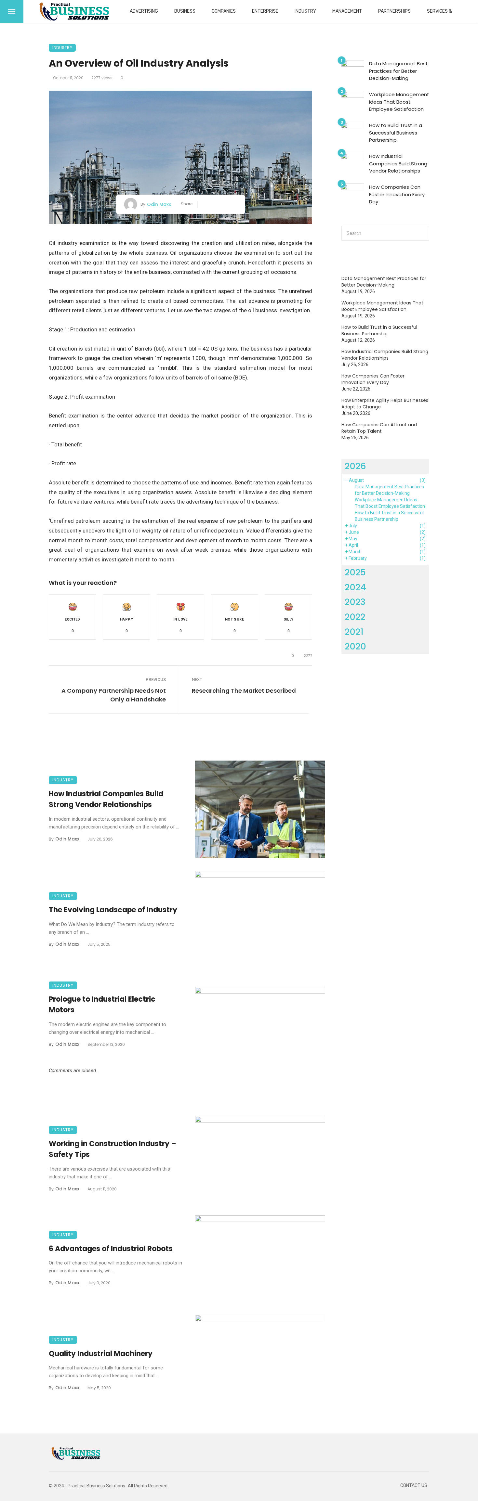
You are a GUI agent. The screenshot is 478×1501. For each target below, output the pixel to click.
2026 (355, 466)
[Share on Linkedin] (234, 204)
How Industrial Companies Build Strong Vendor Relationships (106, 799)
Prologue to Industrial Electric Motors (102, 1004)
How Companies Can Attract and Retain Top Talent (379, 427)
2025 (355, 572)
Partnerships (394, 11)
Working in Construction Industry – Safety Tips (112, 1149)
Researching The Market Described (244, 690)
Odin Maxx (159, 204)
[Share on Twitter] (214, 204)
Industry (305, 11)
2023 (355, 602)
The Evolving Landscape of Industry (113, 910)
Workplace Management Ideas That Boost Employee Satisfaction (399, 101)
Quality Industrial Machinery (101, 1354)
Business (184, 11)
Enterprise (265, 11)
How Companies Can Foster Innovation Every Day (397, 194)
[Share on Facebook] (205, 204)
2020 (355, 646)
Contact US (413, 1485)
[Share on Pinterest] (224, 204)
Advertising (144, 11)
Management (347, 11)
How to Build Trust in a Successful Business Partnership (395, 132)
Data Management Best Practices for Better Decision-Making (398, 71)
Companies (224, 11)
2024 (355, 587)
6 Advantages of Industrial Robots (111, 1249)
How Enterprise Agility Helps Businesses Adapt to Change (384, 403)
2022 (355, 616)
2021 (354, 631)
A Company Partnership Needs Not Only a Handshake (113, 694)
